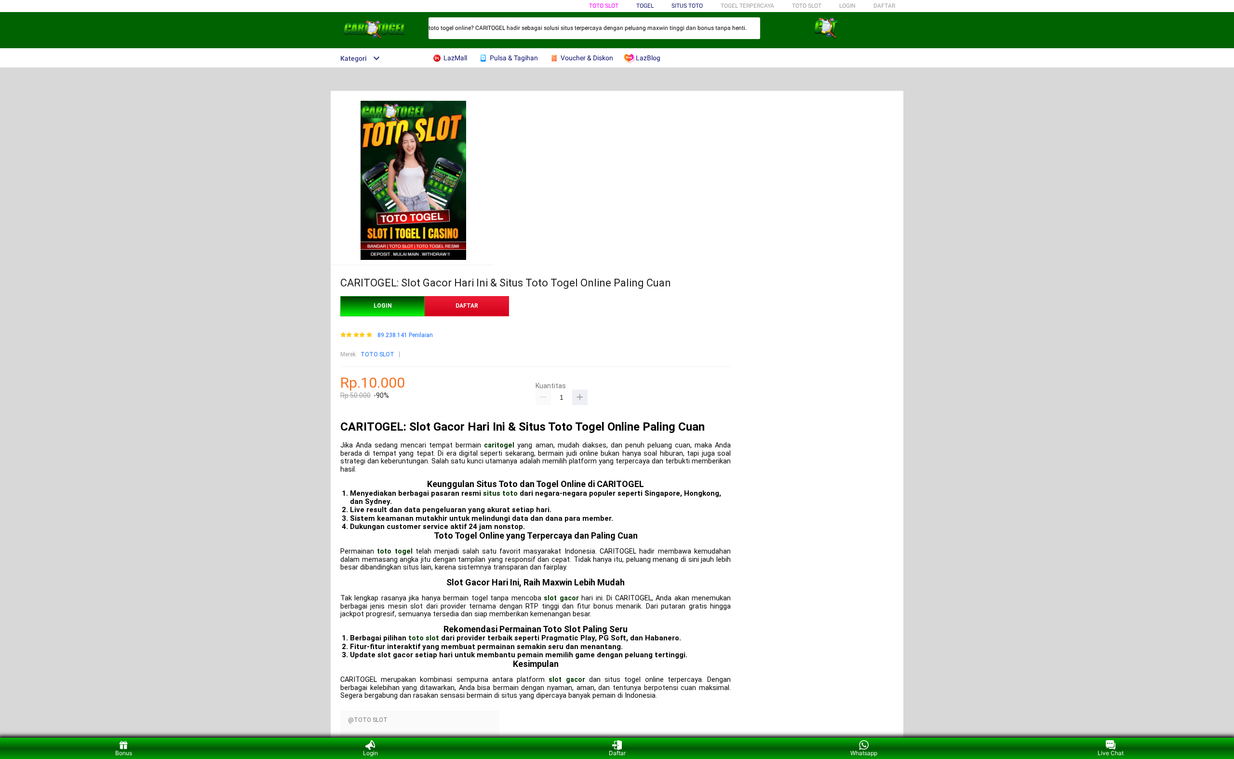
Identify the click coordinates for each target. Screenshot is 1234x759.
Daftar (617, 753)
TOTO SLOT (603, 5)
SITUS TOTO (687, 5)
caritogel (499, 445)
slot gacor (561, 598)
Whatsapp (863, 753)
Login (370, 753)
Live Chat (1111, 753)
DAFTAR (884, 5)
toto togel (394, 551)
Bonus (123, 753)
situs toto (500, 493)
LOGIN (847, 5)
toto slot (423, 638)
